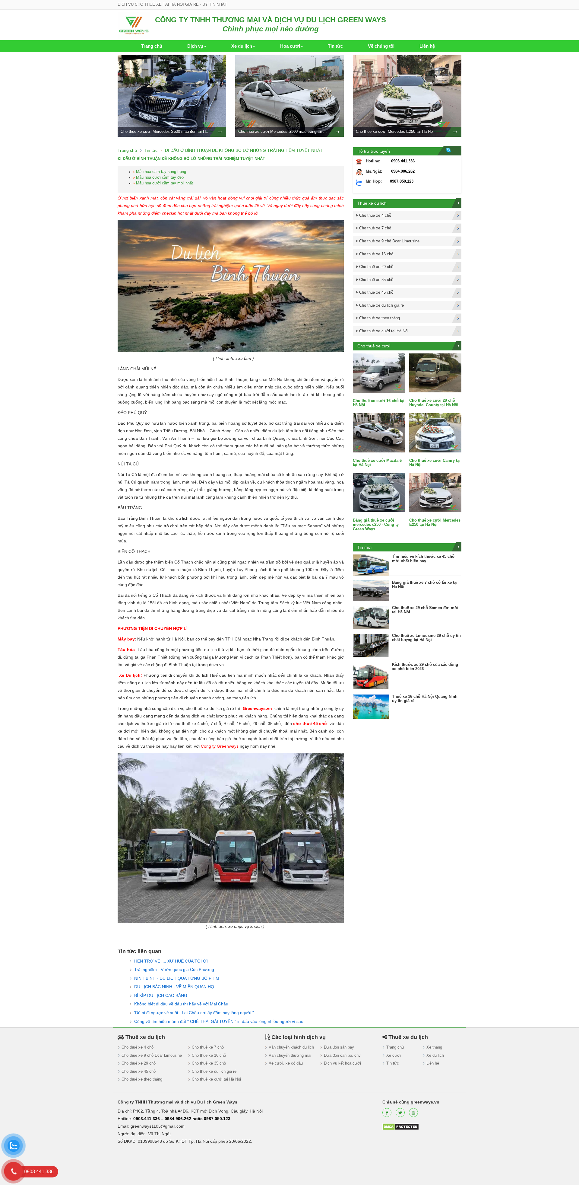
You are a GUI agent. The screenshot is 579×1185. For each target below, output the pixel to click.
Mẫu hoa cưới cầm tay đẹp (160, 177)
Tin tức (392, 1063)
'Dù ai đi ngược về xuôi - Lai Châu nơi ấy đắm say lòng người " (194, 1012)
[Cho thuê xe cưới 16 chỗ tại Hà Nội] (379, 372)
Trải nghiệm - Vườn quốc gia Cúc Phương (174, 969)
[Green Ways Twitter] (400, 1112)
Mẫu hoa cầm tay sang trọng (161, 171)
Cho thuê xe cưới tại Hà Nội (216, 1079)
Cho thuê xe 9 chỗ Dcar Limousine (152, 1055)
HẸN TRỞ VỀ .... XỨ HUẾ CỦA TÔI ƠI (171, 961)
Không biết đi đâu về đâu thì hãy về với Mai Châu (181, 1003)
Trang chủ (395, 1047)
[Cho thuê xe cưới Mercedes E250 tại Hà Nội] (435, 492)
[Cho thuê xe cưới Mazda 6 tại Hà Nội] (379, 432)
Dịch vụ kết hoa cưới (342, 1063)
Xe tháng (434, 1047)
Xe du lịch (435, 1055)
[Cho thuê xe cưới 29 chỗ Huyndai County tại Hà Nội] (435, 372)
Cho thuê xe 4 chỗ (137, 1047)
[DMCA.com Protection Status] (400, 1126)
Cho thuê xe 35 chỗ (209, 1063)
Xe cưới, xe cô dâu (286, 1063)
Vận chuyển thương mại (290, 1055)
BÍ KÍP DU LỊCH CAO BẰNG (160, 995)
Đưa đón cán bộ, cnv (342, 1055)
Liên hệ (432, 1063)
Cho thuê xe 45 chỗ (139, 1071)
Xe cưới (393, 1055)
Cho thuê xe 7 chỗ (208, 1047)
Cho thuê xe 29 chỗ (139, 1063)
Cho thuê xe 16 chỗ (209, 1055)
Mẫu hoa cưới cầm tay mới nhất (164, 183)
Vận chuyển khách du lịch (291, 1047)
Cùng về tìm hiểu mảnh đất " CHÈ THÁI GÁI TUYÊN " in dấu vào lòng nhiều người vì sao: (219, 1021)
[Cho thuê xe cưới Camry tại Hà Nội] (435, 432)
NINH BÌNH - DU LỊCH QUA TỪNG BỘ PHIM (176, 978)
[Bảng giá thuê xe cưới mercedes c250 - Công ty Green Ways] (379, 492)
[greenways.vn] (134, 25)
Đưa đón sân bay (339, 1047)
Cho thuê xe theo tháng (142, 1079)
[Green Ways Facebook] (386, 1112)
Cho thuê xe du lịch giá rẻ (214, 1071)
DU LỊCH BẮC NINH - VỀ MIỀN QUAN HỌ (174, 986)
